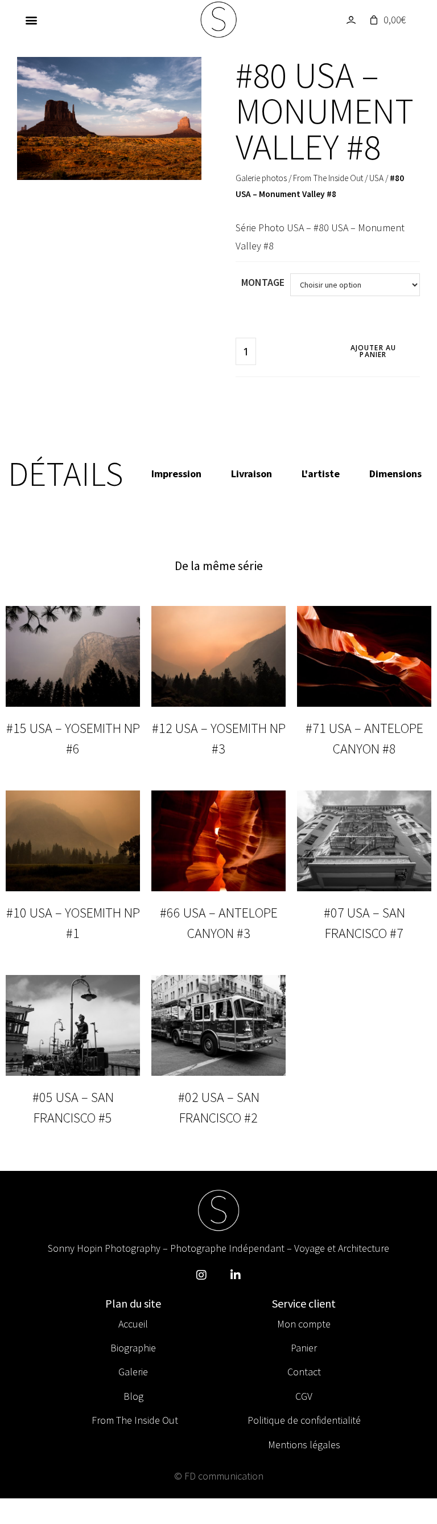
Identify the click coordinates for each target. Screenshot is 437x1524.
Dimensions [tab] (395, 473)
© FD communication (218, 1475)
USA (376, 178)
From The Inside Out (328, 178)
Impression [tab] (176, 473)
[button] (31, 20)
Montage (263, 282)
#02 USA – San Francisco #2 (218, 1107)
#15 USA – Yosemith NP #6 (73, 738)
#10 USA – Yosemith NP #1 (73, 923)
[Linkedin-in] (235, 1275)
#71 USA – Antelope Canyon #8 (364, 738)
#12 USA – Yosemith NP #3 (219, 738)
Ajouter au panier (374, 351)
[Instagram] (201, 1275)
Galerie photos (261, 178)
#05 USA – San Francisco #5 (73, 1107)
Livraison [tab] (251, 473)
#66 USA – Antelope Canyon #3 (219, 923)
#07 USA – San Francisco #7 (364, 923)
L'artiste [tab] (321, 473)
